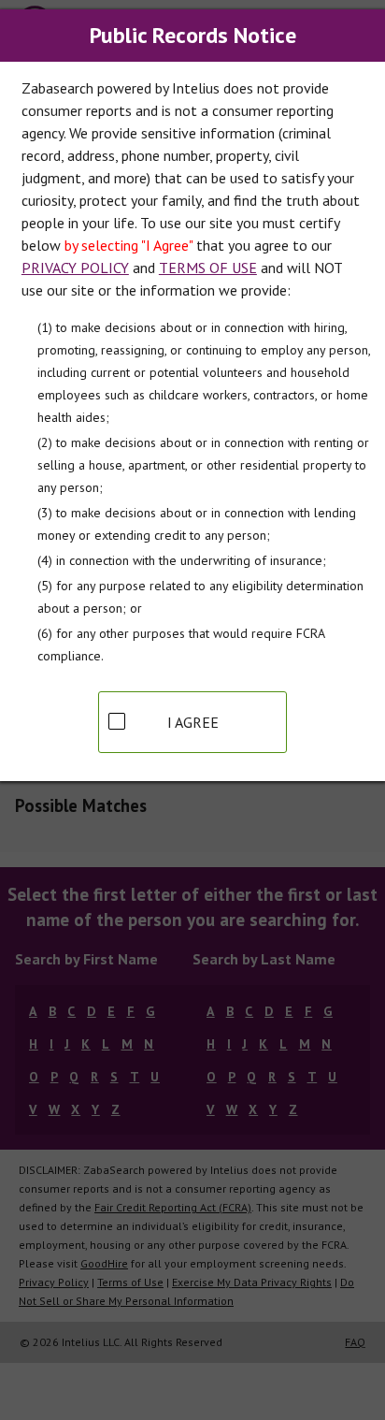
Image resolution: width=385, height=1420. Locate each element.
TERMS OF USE (208, 267)
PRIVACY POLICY (75, 267)
